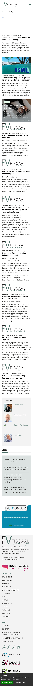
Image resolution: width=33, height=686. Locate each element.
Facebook (9, 647)
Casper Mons (18, 439)
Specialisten (7, 603)
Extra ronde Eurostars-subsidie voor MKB (15, 136)
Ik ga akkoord (7, 682)
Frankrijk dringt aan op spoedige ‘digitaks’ (15, 338)
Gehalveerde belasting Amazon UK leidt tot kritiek (15, 297)
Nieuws (5, 600)
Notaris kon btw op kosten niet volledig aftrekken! (15, 460)
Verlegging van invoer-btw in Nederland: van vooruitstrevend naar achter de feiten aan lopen (15, 489)
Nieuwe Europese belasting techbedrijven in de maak (13, 377)
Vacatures (6, 610)
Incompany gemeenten (11, 590)
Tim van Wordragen (21, 419)
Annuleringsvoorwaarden (13, 638)
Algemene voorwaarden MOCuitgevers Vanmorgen (12, 633)
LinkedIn (4, 647)
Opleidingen (7, 577)
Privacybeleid (7, 641)
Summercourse (8, 580)
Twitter (13, 647)
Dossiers (5, 607)
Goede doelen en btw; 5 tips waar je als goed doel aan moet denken (16, 468)
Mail (18, 647)
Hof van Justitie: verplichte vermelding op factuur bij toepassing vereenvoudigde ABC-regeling (15, 478)
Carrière (5, 617)
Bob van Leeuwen (20, 409)
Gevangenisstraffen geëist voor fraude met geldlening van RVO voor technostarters (15, 209)
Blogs (4, 597)
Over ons (5, 626)
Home (4, 12)
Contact (5, 629)
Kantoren (6, 613)
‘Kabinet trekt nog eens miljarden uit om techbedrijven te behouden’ (16, 79)
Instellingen (20, 682)
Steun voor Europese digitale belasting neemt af (14, 254)
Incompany (6, 587)
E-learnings (6, 584)
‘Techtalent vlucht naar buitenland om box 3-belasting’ (16, 38)
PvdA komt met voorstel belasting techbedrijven (16, 172)
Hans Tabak (18, 429)
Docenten (6, 593)
